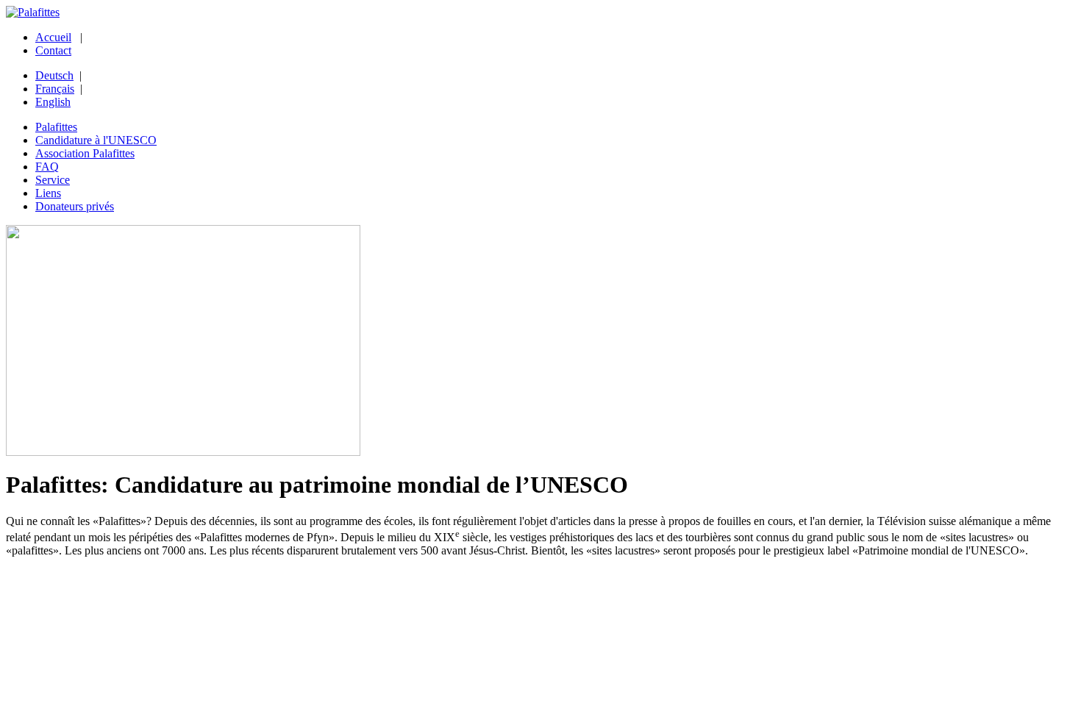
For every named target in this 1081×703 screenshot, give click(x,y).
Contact (53, 50)
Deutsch (54, 75)
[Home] (33, 12)
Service (52, 180)
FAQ (47, 166)
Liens (48, 193)
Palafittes (56, 127)
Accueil (53, 37)
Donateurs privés (74, 206)
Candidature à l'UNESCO (96, 140)
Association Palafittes (85, 153)
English (53, 102)
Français (54, 88)
